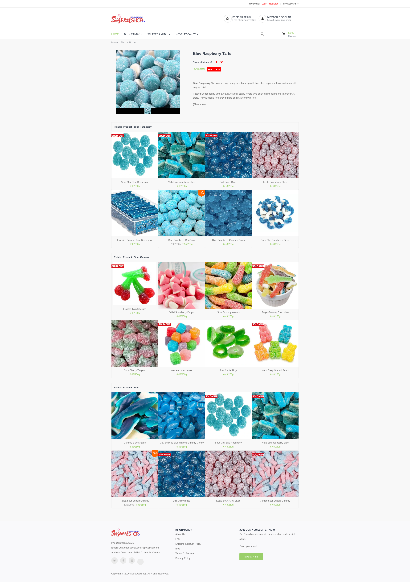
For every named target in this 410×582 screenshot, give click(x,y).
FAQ (177, 539)
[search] (262, 34)
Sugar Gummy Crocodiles (275, 312)
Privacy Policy (182, 558)
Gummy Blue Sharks (135, 442)
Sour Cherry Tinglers (135, 370)
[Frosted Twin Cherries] (134, 283)
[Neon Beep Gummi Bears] (275, 343)
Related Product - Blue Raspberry (133, 127)
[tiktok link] (140, 562)
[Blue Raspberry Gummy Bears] (228, 213)
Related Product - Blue (126, 387)
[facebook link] (123, 560)
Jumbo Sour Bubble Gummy (275, 500)
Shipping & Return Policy (188, 543)
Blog (177, 548)
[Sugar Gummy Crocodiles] (275, 285)
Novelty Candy (186, 34)
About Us (180, 534)
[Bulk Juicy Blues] (228, 155)
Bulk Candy (131, 34)
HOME (115, 34)
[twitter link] (114, 560)
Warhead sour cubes (181, 370)
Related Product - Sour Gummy (131, 257)
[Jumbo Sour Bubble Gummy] (275, 474)
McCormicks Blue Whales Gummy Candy (182, 442)
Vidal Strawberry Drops (181, 312)
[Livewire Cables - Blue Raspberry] (134, 213)
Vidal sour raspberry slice (181, 182)
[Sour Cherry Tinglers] (134, 343)
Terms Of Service (184, 553)
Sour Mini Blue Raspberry (134, 182)
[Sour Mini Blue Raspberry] (134, 155)
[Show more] (199, 104)
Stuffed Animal (157, 34)
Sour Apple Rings (228, 370)
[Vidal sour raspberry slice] (181, 155)
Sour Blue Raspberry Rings (275, 240)
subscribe (251, 556)
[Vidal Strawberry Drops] (181, 285)
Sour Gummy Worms (228, 312)
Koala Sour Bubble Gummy (134, 500)
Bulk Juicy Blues (228, 182)
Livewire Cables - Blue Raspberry (134, 240)
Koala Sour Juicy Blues (275, 182)
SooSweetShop (138, 573)
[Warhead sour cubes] (181, 343)
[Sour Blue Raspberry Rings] (275, 213)
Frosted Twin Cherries (134, 309)
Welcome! (254, 3)
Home (114, 42)
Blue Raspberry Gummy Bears (228, 240)
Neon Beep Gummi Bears (275, 370)
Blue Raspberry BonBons (181, 240)
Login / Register (270, 3)
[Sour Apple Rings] (228, 343)
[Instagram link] (132, 560)
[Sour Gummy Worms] (228, 285)
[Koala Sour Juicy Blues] (275, 155)
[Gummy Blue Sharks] (134, 415)
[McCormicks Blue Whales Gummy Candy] (181, 415)
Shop (123, 42)
